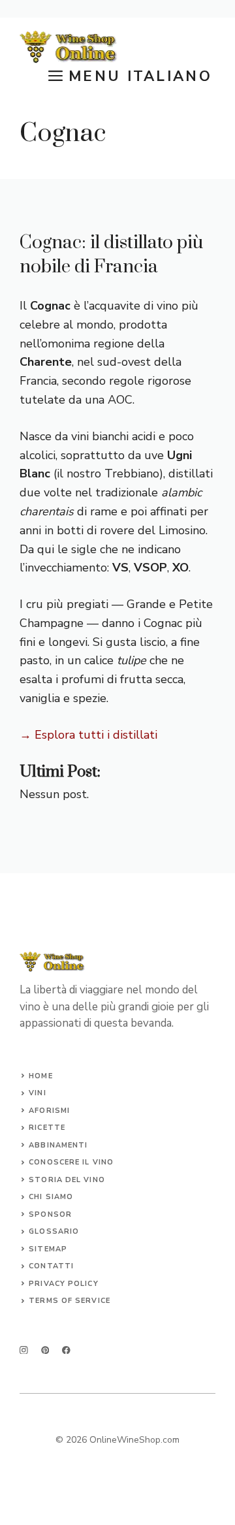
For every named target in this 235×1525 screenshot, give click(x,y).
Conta (43, 1266)
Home (40, 1076)
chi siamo (51, 1197)
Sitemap (48, 1249)
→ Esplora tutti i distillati (88, 735)
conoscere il (60, 1162)
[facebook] (66, 1350)
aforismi (49, 1111)
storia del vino (67, 1180)
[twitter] (45, 1350)
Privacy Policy (63, 1284)
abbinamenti (58, 1145)
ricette (47, 1127)
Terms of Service (69, 1301)
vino (103, 1162)
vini (37, 1093)
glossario (54, 1231)
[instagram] (24, 1350)
